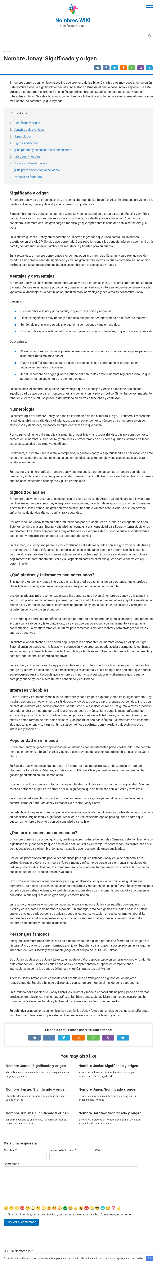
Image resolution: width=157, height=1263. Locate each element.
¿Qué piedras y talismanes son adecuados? (43, 150)
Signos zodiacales (26, 143)
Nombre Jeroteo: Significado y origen (109, 1113)
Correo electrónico (62, 1150)
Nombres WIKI (73, 20)
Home (7, 51)
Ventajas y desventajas (29, 129)
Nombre (10, 1150)
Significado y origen (27, 123)
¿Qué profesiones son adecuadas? (37, 170)
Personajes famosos (28, 177)
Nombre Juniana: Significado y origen (37, 1113)
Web (98, 1150)
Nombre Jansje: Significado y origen (36, 1089)
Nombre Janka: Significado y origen (108, 1066)
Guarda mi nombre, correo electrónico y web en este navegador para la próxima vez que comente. (69, 1214)
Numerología (22, 136)
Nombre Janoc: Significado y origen (36, 1066)
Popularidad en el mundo (30, 163)
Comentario (11, 1164)
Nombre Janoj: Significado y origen (107, 1089)
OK (149, 1258)
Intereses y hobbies (27, 156)
